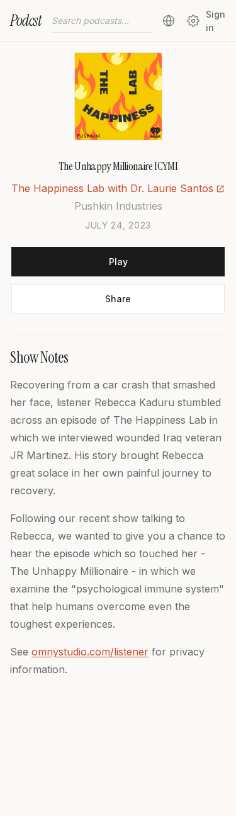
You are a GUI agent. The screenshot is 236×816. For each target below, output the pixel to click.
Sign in (215, 21)
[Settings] (193, 21)
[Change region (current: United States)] (168, 20)
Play (118, 261)
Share (118, 298)
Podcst (26, 20)
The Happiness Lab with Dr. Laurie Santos (112, 188)
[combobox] (102, 21)
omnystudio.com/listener (90, 651)
